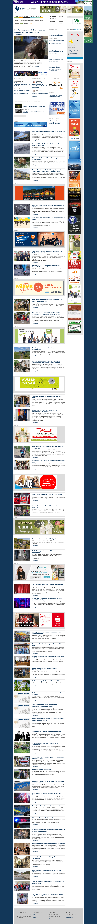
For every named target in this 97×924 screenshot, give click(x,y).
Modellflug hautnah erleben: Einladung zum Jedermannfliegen (44, 348)
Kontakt (60, 23)
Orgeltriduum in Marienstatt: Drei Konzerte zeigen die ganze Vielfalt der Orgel (47, 599)
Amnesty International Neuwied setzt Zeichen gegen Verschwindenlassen (46, 632)
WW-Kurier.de (53, 20)
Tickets (69, 19)
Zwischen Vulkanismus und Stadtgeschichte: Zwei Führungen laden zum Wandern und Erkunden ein (46, 361)
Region (16, 16)
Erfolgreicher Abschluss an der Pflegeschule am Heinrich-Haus (48, 461)
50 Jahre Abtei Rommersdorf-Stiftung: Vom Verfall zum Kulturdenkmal (47, 857)
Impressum (61, 21)
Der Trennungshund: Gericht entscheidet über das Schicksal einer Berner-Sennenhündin (29, 32)
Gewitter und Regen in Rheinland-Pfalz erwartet (45, 681)
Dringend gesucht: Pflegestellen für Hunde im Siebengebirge (56, 51)
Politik (21, 16)
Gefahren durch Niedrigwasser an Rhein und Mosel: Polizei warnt (48, 132)
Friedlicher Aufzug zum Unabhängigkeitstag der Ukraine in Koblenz (48, 218)
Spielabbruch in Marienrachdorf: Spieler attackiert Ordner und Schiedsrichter (48, 782)
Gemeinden (37, 20)
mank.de (71, 58)
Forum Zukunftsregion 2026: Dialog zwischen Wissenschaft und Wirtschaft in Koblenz (44, 705)
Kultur (37, 16)
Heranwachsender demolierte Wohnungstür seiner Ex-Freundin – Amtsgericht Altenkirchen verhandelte (47, 170)
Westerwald (19, 23)
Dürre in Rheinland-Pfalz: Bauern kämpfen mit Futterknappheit (45, 669)
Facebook (54, 16)
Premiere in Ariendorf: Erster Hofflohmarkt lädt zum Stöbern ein (46, 506)
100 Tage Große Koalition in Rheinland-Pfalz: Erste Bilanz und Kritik (48, 657)
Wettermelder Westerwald (75, 55)
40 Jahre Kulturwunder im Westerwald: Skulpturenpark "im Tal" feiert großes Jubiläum (48, 830)
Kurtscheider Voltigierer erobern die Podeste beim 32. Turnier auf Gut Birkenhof (47, 252)
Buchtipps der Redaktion (55, 122)
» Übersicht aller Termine (20, 116)
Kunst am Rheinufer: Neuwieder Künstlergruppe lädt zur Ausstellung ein (48, 882)
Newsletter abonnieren (55, 96)
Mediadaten (61, 18)
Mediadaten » (52, 918)
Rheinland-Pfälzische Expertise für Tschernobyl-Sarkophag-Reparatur (45, 144)
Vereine (33, 16)
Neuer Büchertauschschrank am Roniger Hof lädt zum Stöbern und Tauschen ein (47, 300)
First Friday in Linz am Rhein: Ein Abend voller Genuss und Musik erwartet (47, 895)
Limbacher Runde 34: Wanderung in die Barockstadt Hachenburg (22, 84)
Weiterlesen (37, 66)
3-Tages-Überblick (74, 51)
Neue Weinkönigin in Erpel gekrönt (41, 769)
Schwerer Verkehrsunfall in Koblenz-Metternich (45, 818)
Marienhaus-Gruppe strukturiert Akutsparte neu (45, 539)
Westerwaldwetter (74, 53)
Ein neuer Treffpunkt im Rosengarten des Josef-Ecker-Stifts (47, 644)
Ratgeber (31, 20)
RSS (34, 914)
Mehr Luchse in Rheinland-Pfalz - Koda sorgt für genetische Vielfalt (45, 158)
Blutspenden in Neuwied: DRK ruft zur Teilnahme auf (47, 494)
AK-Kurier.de (53, 18)
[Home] (15, 12)
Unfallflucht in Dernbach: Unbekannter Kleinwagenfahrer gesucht (48, 206)
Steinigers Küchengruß (55, 123)
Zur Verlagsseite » (20, 920)
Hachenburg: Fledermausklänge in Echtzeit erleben (33, 106)
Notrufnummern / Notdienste (56, 95)
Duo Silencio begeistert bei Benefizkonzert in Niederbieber (48, 843)
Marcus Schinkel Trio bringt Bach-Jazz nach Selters (46, 731)
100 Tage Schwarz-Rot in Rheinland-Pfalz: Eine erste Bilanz (46, 396)
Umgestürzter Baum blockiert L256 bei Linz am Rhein (47, 806)
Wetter (41, 20)
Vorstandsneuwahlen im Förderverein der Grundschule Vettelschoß (47, 693)
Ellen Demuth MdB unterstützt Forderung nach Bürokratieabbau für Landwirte (45, 410)
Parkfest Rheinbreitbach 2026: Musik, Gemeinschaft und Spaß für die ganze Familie (47, 719)
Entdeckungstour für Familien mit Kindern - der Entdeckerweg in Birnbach (22, 92)
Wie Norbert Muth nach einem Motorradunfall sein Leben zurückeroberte (56, 59)
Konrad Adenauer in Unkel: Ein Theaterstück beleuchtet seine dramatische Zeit (47, 585)
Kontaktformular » (69, 917)
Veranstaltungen (25, 20)
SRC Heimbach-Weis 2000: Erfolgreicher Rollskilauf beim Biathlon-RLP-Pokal (48, 757)
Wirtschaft (27, 16)
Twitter (34, 917)
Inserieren (61, 16)
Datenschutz (61, 20)
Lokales (17, 20)
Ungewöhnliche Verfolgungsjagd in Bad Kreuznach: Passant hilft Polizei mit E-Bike (46, 266)
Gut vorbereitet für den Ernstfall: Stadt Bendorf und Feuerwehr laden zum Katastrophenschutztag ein (46, 313)
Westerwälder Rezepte (55, 120)
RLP (41, 16)
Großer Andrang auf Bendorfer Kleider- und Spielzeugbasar (44, 551)
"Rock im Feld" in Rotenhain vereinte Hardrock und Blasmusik (46, 794)
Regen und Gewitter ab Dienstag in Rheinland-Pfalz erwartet (46, 870)
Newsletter (52, 21)
